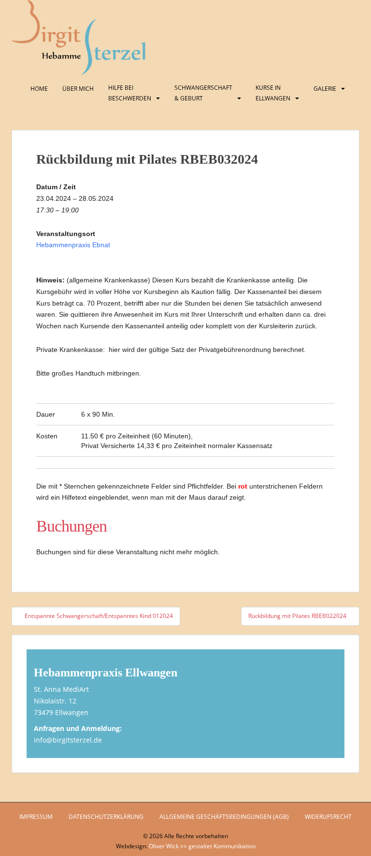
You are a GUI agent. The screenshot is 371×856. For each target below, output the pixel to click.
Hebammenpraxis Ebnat (73, 245)
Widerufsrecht (328, 817)
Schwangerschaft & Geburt (203, 93)
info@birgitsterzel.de (68, 739)
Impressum (36, 817)
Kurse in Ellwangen (273, 93)
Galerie (325, 88)
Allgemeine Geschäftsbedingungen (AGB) (224, 817)
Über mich (78, 88)
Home (39, 88)
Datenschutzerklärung (106, 817)
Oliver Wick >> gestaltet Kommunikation (202, 846)
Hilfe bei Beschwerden (129, 93)
